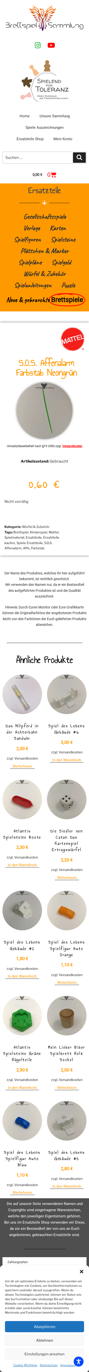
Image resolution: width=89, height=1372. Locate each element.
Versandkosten (72, 446)
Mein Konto (62, 139)
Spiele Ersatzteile (30, 543)
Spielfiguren (27, 239)
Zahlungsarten (17, 1262)
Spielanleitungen (32, 285)
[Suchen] (79, 157)
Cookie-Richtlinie (25, 1365)
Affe (26, 548)
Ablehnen (44, 1340)
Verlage (31, 227)
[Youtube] (51, 45)
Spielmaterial (14, 537)
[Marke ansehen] (73, 350)
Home (25, 116)
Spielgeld (61, 262)
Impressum (68, 1365)
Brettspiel (20, 532)
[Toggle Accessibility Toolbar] (78, 1361)
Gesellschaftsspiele (44, 216)
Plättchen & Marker (44, 250)
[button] (81, 1271)
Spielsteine (63, 239)
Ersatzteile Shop (30, 139)
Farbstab (37, 548)
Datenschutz (49, 1365)
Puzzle (68, 285)
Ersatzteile (34, 537)
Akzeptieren (44, 1327)
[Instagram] (37, 45)
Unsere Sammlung (55, 116)
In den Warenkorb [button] (66, 760)
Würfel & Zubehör (44, 273)
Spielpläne (30, 262)
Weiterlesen (22, 766)
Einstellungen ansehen (44, 1354)
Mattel (54, 532)
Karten (58, 227)
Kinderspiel (38, 532)
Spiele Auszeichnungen (44, 127)
